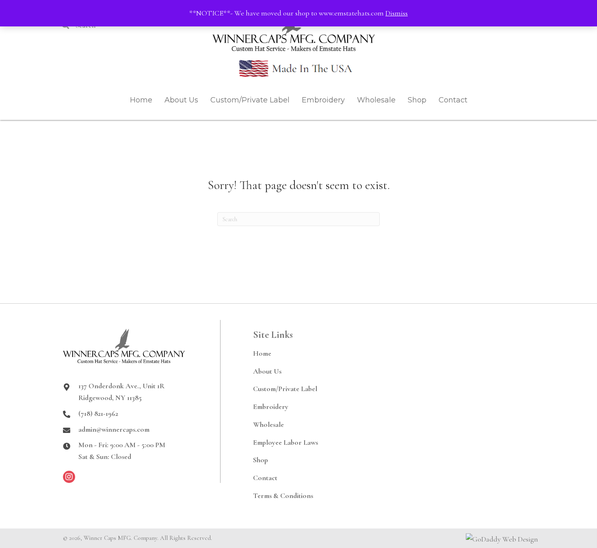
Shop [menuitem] (260, 459)
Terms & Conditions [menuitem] (283, 495)
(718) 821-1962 (98, 413)
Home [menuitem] (262, 353)
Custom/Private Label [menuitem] (285, 388)
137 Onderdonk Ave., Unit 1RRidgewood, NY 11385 (121, 391)
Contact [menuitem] (265, 477)
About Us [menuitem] (267, 371)
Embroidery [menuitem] (270, 406)
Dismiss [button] (396, 13)
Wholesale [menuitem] (268, 424)
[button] (69, 477)
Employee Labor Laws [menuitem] (285, 442)
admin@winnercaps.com (113, 429)
